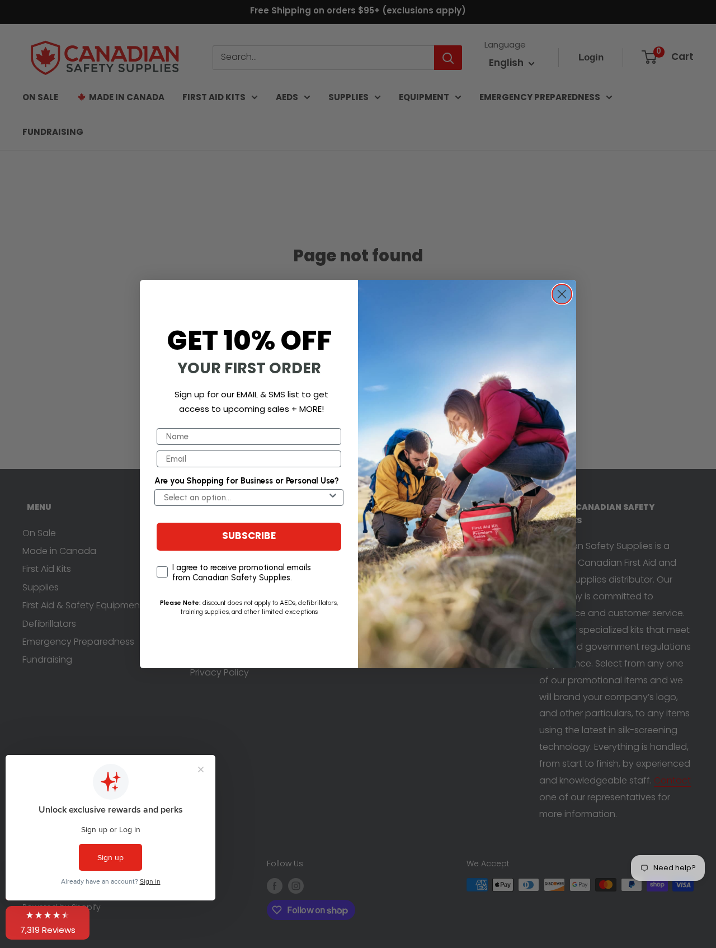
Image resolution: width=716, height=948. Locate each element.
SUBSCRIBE (249, 536)
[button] (48, 923)
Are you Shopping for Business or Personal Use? (246, 481)
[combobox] (245, 497)
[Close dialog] (562, 294)
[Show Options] (332, 497)
